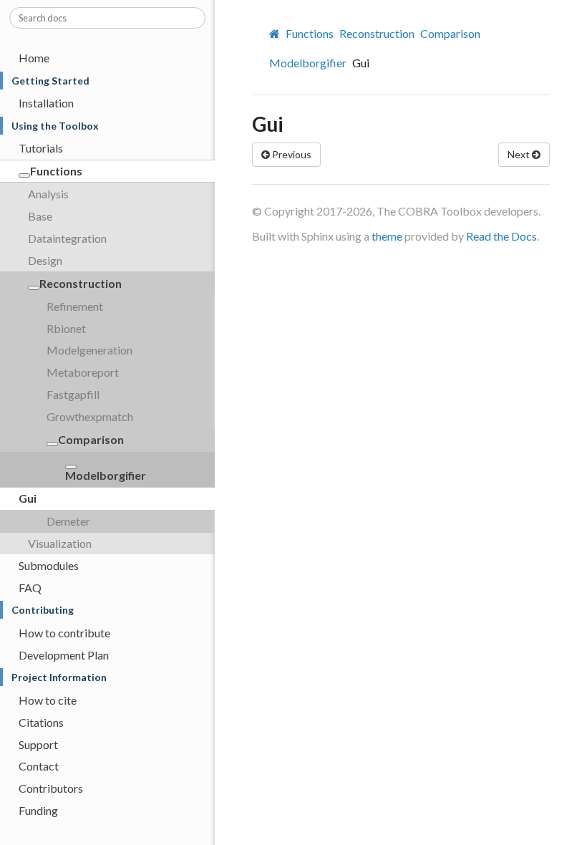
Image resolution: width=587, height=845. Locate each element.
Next (520, 154)
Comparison (91, 439)
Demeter (68, 521)
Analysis (48, 194)
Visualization (60, 543)
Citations (41, 722)
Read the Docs (501, 236)
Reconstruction (80, 283)
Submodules (49, 565)
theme (387, 236)
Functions (56, 171)
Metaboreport (83, 372)
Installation (46, 103)
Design (45, 260)
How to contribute (64, 632)
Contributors (51, 788)
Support (38, 744)
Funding (38, 810)
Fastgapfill (73, 394)
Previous (290, 154)
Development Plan (64, 655)
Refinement (75, 306)
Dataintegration (67, 238)
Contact (39, 766)
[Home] (276, 33)
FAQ (30, 587)
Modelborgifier (105, 475)
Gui (28, 498)
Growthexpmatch (90, 416)
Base (40, 216)
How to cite (48, 700)
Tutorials (41, 148)
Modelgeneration (89, 350)
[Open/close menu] (24, 175)
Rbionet (66, 328)
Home (34, 57)
